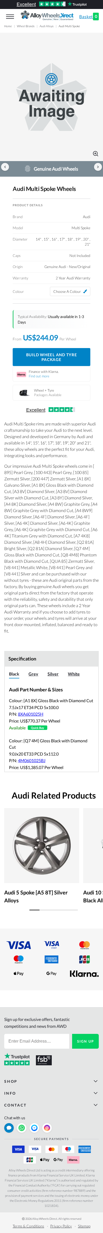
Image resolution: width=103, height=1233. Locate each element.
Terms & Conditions (28, 1226)
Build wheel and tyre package (51, 357)
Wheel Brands (26, 26)
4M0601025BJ (31, 760)
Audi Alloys (47, 26)
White (74, 673)
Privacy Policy (61, 1226)
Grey (33, 673)
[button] (51, 97)
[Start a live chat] (9, 1128)
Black (14, 673)
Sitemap (84, 1226)
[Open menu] (10, 16)
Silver (53, 673)
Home (8, 26)
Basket (88, 16)
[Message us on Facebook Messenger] (34, 1128)
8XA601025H (30, 713)
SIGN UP (85, 1041)
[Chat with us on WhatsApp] (21, 1128)
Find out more (39, 376)
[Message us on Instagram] (47, 1128)
